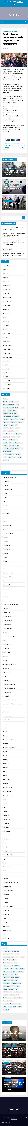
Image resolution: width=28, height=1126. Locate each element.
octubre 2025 (6, 305)
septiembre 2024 (7, 357)
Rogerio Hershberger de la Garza (11, 454)
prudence (5, 448)
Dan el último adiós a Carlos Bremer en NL (19, 146)
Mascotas (5, 736)
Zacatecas (6, 938)
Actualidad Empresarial (9, 477)
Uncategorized (7, 926)
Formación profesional (9, 664)
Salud (18, 184)
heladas (17, 428)
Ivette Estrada (6, 434)
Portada (9, 31)
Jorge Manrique (7, 436)
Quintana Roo (7, 831)
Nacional (6, 200)
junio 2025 (6, 321)
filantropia (20, 422)
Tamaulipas (6, 894)
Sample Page (8, 1122)
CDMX (4, 31)
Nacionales (6, 763)
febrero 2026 (6, 289)
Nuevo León (6, 779)
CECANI (22, 407)
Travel (4, 918)
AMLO (17, 404)
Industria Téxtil (7, 692)
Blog (4, 517)
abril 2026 (6, 281)
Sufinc (4, 457)
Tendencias (6, 914)
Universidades (7, 930)
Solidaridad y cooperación (10, 882)
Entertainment (7, 624)
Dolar (16, 419)
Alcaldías (5, 485)
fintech (12, 425)
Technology (6, 898)
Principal (14, 31)
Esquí (4, 640)
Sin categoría (6, 867)
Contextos (5, 419)
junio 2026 (6, 273)
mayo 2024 (6, 373)
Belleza (5, 505)
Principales (6, 815)
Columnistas (6, 545)
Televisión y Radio (8, 906)
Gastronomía (6, 680)
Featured (22, 419)
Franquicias (6, 672)
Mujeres (5, 751)
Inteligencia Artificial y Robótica (12, 704)
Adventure (6, 481)
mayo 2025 (6, 325)
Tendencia (6, 910)
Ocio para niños (7, 787)
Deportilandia (6, 585)
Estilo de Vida (6, 652)
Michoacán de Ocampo (9, 739)
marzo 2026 (6, 285)
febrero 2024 (6, 385)
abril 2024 (6, 377)
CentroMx (14, 15)
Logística (5, 728)
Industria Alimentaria (9, 684)
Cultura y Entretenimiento (10, 565)
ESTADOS (6, 648)
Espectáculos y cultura (9, 636)
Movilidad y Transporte (9, 747)
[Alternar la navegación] (25, 22)
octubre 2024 (7, 353)
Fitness (5, 660)
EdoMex (5, 608)
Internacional (7, 168)
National (5, 771)
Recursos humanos (8, 835)
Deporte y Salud (7, 577)
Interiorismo (6, 708)
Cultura (12, 419)
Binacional (6, 513)
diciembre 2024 (7, 345)
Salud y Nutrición (8, 851)
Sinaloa (5, 871)
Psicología (6, 823)
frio (16, 425)
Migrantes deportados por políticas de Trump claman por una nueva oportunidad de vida (14, 235)
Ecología (5, 597)
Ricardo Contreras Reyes (16, 448)
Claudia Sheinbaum (8, 413)
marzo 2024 (6, 381)
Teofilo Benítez (12, 457)
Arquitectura (6, 497)
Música (5, 755)
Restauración (6, 839)
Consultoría (6, 553)
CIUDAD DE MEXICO (9, 533)
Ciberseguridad (7, 525)
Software (5, 878)
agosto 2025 (6, 313)
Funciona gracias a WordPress (8, 1117)
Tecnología (6, 902)
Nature (5, 775)
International (6, 720)
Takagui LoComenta (8, 890)
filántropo (5, 425)
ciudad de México (11, 410)
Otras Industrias (7, 791)
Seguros (5, 859)
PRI (4, 807)
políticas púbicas (7, 442)
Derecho (5, 589)
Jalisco (5, 724)
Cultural (5, 569)
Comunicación (7, 549)
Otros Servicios (7, 795)
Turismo (5, 922)
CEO (4, 410)
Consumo (5, 557)
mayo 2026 (6, 277)
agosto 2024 (6, 361)
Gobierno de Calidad (8, 428)
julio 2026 (5, 269)
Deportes (5, 581)
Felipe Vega (6, 422)
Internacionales (7, 716)
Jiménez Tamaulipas (17, 434)
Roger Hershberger (8, 451)
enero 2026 (6, 293)
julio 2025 (5, 317)
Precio (20, 442)
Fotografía (6, 668)
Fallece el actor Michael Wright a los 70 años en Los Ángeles (14, 1033)
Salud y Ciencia (7, 847)
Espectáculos (6, 632)
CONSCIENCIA (15, 416)
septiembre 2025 (7, 309)
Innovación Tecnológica (10, 700)
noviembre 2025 (7, 301)
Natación (5, 767)
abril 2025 (5, 329)
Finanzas (5, 656)
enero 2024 (6, 389)
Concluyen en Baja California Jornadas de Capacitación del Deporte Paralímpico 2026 (14, 242)
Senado (5, 863)
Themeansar (14, 1119)
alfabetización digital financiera (11, 401)
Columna (5, 537)
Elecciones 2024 (7, 616)
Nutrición (5, 783)
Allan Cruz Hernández (8, 404)
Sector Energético (8, 855)
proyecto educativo (14, 445)
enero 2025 (6, 341)
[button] (22, 22)
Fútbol (4, 676)
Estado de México (8, 644)
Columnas (6, 541)
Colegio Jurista (7, 416)
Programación (7, 819)
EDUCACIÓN (6, 612)
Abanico (5, 398)
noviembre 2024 (7, 349)
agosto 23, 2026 (10, 1035)
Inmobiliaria (6, 696)
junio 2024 (6, 369)
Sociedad (5, 874)
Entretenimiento (7, 628)
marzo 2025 (6, 333)
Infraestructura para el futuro (10, 431)
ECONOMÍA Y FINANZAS (10, 604)
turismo (19, 457)
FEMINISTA (13, 422)
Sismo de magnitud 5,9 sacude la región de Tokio (14, 1084)
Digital (4, 593)
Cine (4, 529)
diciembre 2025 (7, 297)
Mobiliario (5, 743)
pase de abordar (13, 439)
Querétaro (6, 827)
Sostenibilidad (7, 886)
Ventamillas (6, 460)
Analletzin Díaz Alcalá (8, 407)
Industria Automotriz (9, 688)
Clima (15, 413)
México (5, 439)
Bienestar (5, 509)
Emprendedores (7, 620)
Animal (5, 493)
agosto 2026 (6, 265)
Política (5, 799)
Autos (4, 501)
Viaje (4, 934)
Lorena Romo (16, 436)
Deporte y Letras (7, 573)
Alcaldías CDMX (7, 489)
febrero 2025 (6, 337)
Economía (6, 601)
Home (2, 1122)
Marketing (6, 732)
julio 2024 (5, 365)
